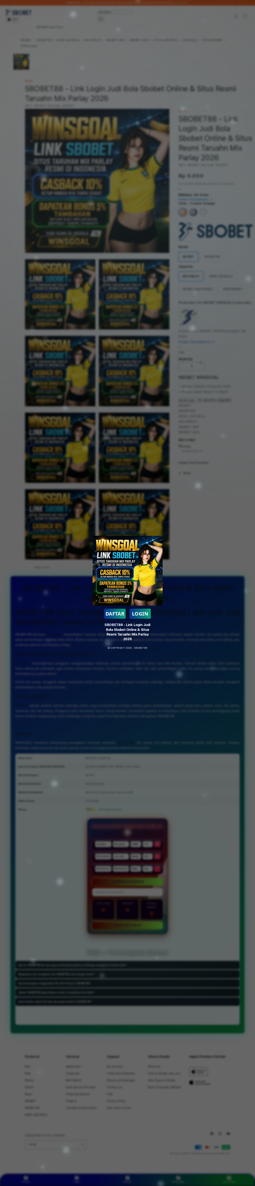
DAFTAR (115, 613)
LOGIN (140, 613)
